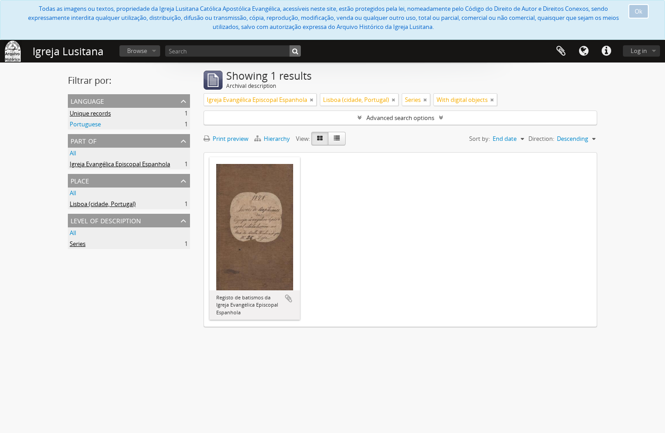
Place (80, 180)
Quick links (606, 51)
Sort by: (479, 139)
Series (78, 244)
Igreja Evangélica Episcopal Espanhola (120, 164)
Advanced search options (400, 118)
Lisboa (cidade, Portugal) (103, 204)
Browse (137, 51)
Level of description (106, 220)
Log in (639, 51)
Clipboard (561, 51)
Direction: (541, 139)
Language (583, 51)
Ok (638, 11)
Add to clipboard (288, 298)
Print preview (229, 139)
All (73, 153)
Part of (83, 140)
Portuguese (85, 124)
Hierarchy (276, 139)
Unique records (90, 113)
